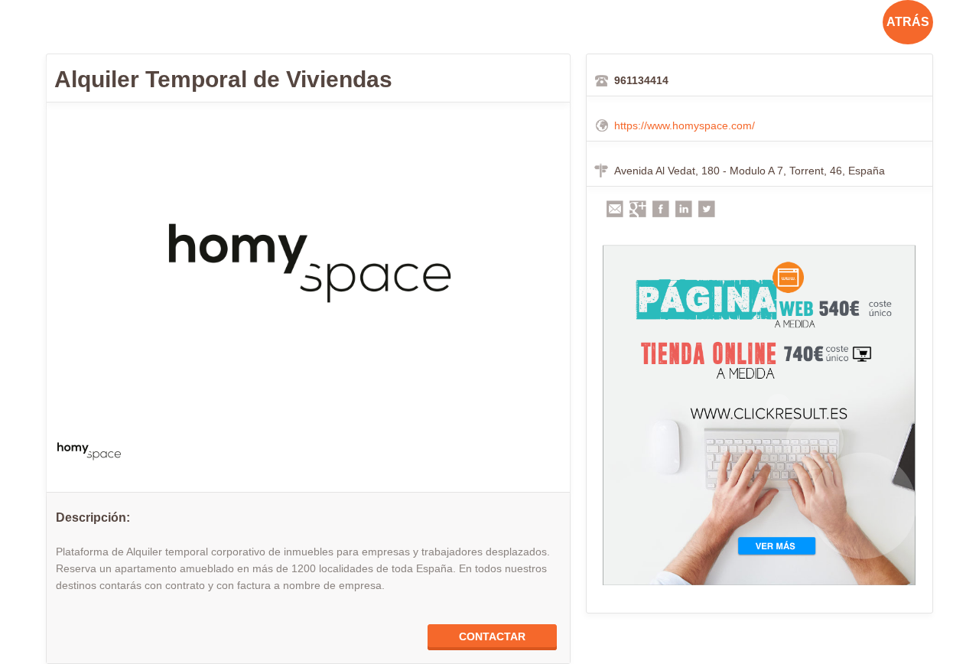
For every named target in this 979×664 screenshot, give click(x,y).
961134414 (641, 80)
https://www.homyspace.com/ (684, 125)
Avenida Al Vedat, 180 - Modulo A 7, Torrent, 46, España (749, 170)
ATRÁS (907, 21)
